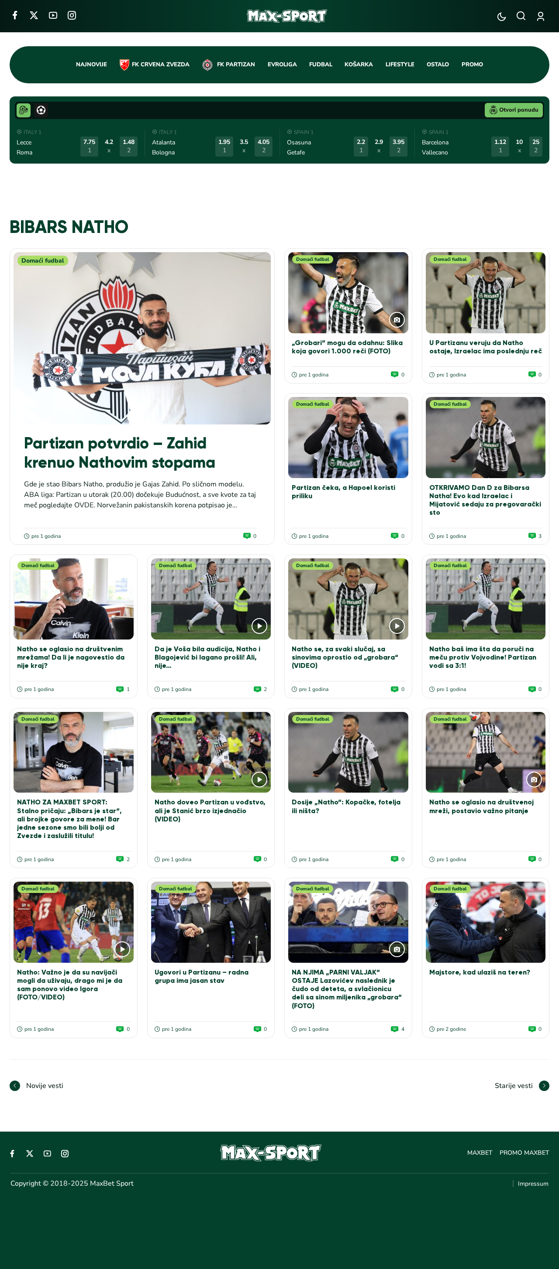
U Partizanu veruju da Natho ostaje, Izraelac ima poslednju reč (485, 347)
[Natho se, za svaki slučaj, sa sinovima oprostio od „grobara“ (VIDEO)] (348, 599)
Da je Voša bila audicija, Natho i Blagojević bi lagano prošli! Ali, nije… (207, 657)
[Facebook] (15, 15)
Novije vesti (44, 1086)
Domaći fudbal (42, 261)
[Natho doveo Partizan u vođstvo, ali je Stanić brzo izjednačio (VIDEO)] (211, 752)
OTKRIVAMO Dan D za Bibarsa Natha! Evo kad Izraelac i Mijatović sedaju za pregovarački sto (485, 500)
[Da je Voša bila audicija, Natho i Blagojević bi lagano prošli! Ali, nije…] (211, 599)
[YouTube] (53, 15)
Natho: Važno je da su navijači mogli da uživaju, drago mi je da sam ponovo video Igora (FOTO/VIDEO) (69, 985)
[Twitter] (34, 15)
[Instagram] (72, 15)
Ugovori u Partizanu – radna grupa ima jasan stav (201, 976)
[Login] (542, 16)
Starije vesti (514, 1086)
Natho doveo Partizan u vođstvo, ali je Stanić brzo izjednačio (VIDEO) (210, 810)
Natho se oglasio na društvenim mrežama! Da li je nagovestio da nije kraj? (70, 657)
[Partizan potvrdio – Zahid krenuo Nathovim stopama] (142, 338)
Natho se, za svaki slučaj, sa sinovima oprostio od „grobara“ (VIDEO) (345, 657)
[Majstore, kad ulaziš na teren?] (486, 922)
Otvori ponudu (518, 110)
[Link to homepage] (287, 16)
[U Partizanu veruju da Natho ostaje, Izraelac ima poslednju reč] (486, 292)
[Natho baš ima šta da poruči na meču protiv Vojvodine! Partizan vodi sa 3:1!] (486, 599)
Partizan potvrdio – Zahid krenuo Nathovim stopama (119, 453)
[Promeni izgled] (502, 16)
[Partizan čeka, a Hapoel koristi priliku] (348, 437)
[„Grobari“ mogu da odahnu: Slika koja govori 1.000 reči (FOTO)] (348, 292)
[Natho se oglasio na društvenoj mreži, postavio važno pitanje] (486, 752)
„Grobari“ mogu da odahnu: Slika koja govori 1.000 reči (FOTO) (347, 347)
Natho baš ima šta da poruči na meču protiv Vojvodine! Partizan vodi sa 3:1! (482, 657)
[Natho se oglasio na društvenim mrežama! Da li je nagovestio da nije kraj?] (74, 599)
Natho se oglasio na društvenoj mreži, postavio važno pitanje (481, 806)
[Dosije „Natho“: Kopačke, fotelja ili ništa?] (348, 752)
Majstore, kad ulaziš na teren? (479, 972)
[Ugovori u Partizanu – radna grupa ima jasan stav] (211, 922)
